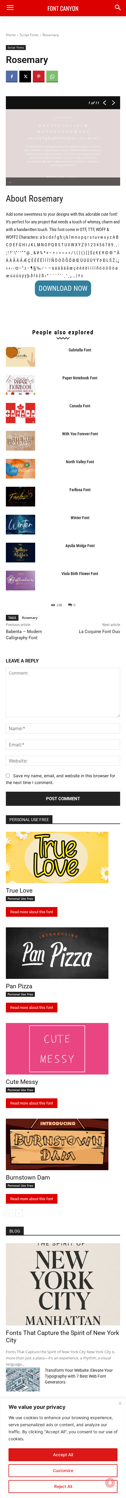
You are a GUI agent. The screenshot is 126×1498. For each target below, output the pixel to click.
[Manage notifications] (110, 1482)
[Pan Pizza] (57, 953)
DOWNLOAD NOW (63, 288)
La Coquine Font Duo (99, 631)
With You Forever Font (80, 433)
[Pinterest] (39, 76)
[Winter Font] (20, 524)
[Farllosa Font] (20, 496)
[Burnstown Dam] (57, 1144)
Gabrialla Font (80, 350)
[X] (25, 76)
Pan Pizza (19, 986)
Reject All (63, 1486)
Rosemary (30, 617)
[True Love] (57, 857)
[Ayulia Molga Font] (20, 552)
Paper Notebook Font (79, 378)
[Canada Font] (20, 413)
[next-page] (19, 1213)
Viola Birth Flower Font (80, 573)
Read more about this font (31, 912)
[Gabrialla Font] (20, 357)
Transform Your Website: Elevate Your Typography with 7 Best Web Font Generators (79, 1376)
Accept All (63, 1454)
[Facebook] (12, 76)
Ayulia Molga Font (80, 545)
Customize (63, 1470)
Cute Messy (22, 1081)
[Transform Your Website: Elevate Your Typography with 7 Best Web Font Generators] (23, 1379)
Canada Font (79, 405)
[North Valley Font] (20, 469)
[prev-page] (9, 1213)
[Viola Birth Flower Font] (20, 580)
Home (11, 34)
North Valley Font (80, 461)
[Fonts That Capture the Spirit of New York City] (63, 1284)
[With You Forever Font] (20, 441)
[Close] (119, 1403)
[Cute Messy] (57, 1048)
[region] (63, 1448)
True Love (19, 890)
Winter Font (80, 517)
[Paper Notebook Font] (20, 385)
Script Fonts (29, 34)
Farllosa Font (80, 489)
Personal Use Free (20, 898)
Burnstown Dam (28, 1177)
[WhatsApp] (52, 76)
